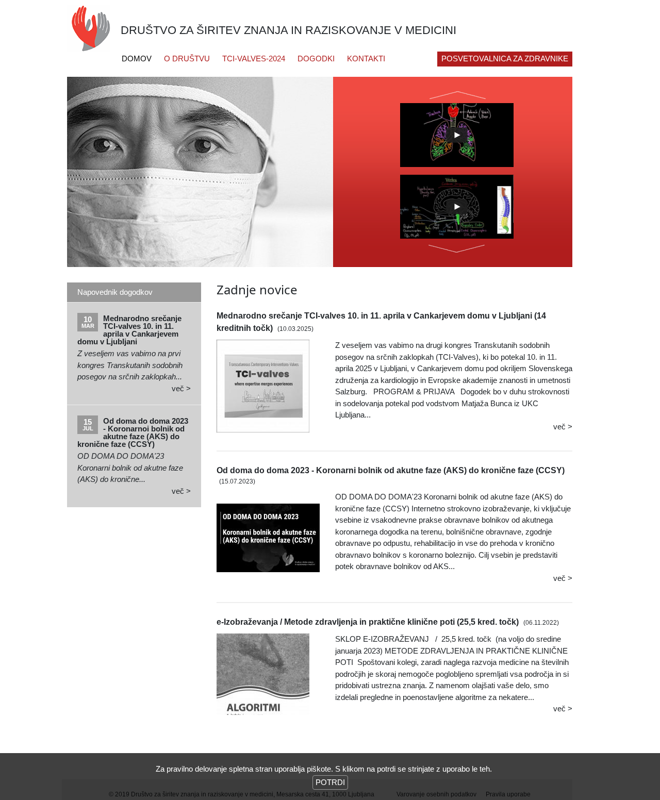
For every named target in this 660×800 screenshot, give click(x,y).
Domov (137, 58)
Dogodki (316, 58)
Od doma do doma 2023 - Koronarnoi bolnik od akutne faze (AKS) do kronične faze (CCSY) (132, 432)
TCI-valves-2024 (253, 58)
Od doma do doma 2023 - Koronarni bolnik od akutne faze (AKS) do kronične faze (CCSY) (391, 470)
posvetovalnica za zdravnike (504, 58)
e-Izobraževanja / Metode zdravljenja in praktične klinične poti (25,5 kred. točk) (368, 622)
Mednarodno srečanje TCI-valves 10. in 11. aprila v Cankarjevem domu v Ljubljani (129, 329)
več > (181, 388)
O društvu (187, 58)
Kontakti (366, 58)
